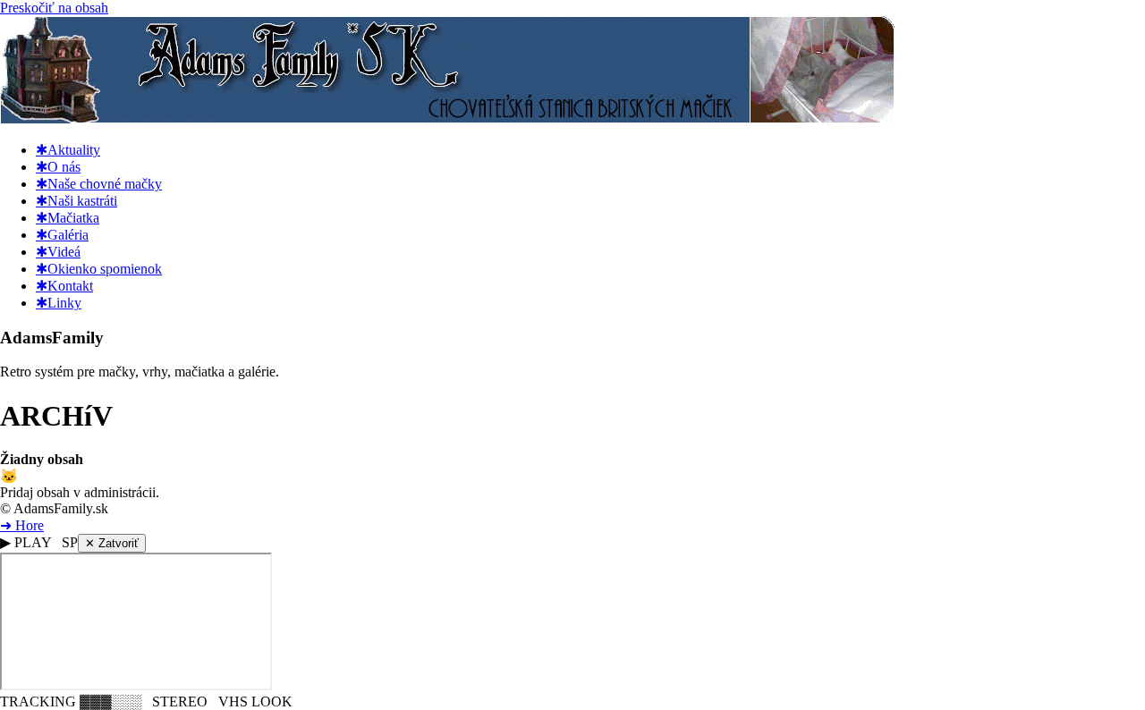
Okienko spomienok (99, 268)
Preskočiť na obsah (54, 7)
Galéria (62, 234)
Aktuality (68, 149)
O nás (58, 166)
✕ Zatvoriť (112, 543)
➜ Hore (22, 525)
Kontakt (64, 285)
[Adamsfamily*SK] (447, 118)
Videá (58, 251)
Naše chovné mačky (99, 183)
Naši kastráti (76, 200)
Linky (58, 302)
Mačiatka (67, 217)
